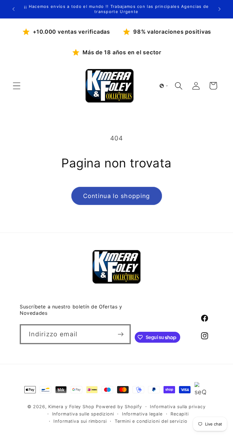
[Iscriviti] (121, 334)
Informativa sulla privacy (178, 406)
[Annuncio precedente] (13, 9)
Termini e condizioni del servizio (151, 421)
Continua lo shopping (116, 196)
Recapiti (180, 413)
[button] (16, 85)
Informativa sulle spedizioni (83, 413)
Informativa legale (142, 413)
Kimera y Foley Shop (71, 406)
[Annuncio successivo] (219, 9)
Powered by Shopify (119, 406)
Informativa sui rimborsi (80, 421)
